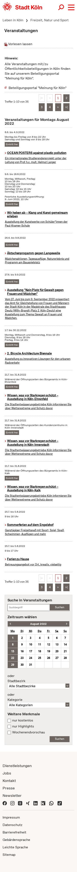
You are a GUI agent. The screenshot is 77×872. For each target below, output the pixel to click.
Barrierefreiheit (14, 832)
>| (66, 107)
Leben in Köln (13, 20)
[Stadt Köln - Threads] (20, 803)
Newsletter (12, 795)
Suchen (59, 607)
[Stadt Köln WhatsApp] (51, 803)
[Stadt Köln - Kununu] (43, 803)
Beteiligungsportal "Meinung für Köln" (38, 88)
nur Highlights (23, 726)
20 (56, 651)
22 (12, 658)
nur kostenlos (22, 720)
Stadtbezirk (16, 678)
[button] (71, 7)
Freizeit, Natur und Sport (49, 20)
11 (39, 644)
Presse (9, 788)
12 (48, 644)
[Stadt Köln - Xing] (28, 803)
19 (48, 651)
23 (22, 658)
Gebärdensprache (16, 840)
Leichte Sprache (15, 847)
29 (12, 665)
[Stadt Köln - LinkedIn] (35, 803)
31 (30, 665)
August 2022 (38, 624)
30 (22, 665)
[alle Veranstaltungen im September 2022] (66, 624)
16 (22, 651)
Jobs (7, 773)
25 (39, 658)
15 (12, 651)
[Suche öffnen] (61, 7)
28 (65, 658)
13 (56, 644)
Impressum (11, 817)
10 (30, 644)
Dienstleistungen (17, 765)
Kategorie (14, 697)
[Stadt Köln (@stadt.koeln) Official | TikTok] (59, 803)
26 (48, 658)
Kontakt (9, 780)
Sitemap (9, 854)
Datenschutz (12, 825)
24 (30, 658)
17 (30, 651)
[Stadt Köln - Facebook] (5, 803)
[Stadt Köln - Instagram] (12, 803)
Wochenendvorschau (28, 732)
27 (56, 658)
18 (39, 651)
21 (65, 651)
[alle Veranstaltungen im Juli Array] (10, 624)
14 (65, 644)
